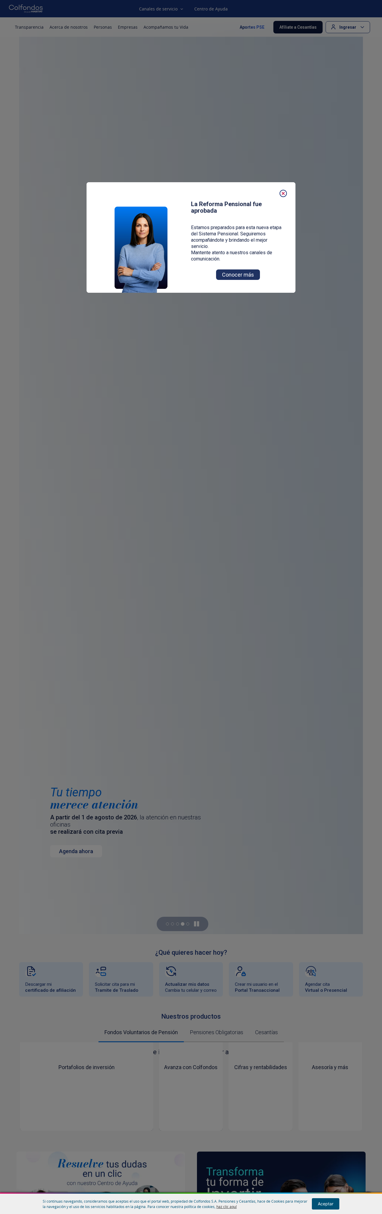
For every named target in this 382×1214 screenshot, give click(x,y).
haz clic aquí (226, 1206)
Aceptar (325, 1203)
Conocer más (238, 275)
